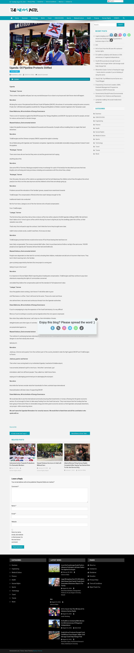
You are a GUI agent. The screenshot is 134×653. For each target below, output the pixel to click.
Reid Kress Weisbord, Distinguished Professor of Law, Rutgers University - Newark (71, 593)
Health (89, 18)
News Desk (78, 628)
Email (14, 514)
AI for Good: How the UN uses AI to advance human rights (109, 50)
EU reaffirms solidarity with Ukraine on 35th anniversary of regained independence (109, 56)
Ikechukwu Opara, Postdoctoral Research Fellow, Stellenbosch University (72, 642)
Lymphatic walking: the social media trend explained (108, 101)
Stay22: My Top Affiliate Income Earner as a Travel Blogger (109, 80)
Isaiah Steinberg (65, 616)
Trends (98, 150)
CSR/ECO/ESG (59, 18)
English (111, 1)
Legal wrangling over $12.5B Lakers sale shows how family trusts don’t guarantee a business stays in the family (72, 582)
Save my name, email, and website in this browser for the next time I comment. (17, 537)
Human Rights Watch (15, 470)
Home (17, 18)
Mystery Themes (37, 651)
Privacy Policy (31, 1)
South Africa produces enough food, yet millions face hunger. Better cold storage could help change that (110, 63)
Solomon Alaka (29, 74)
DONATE (116, 18)
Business (25, 18)
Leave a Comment (42, 74)
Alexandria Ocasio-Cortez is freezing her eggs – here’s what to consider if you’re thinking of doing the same (110, 72)
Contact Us (69, 1)
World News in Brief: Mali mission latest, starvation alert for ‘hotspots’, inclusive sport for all (80, 433)
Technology (34, 18)
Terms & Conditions (51, 1)
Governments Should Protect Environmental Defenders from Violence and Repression (109, 95)
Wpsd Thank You (95, 587)
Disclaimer (40, 1)
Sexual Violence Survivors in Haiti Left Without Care (49, 464)
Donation (92, 576)
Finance (96, 18)
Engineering (99, 121)
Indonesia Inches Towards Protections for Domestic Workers (22, 464)
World (43, 18)
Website (14, 521)
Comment (15, 486)
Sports (69, 18)
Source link (13, 427)
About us (61, 1)
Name (14, 506)
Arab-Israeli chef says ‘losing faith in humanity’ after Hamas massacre (21, 433)
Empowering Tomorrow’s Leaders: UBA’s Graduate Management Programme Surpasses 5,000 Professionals (108, 87)
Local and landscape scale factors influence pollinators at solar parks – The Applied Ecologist (73, 567)
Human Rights (106, 18)
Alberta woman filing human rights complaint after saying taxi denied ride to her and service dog (77, 465)
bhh (97, 45)
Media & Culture (79, 18)
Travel (50, 18)
